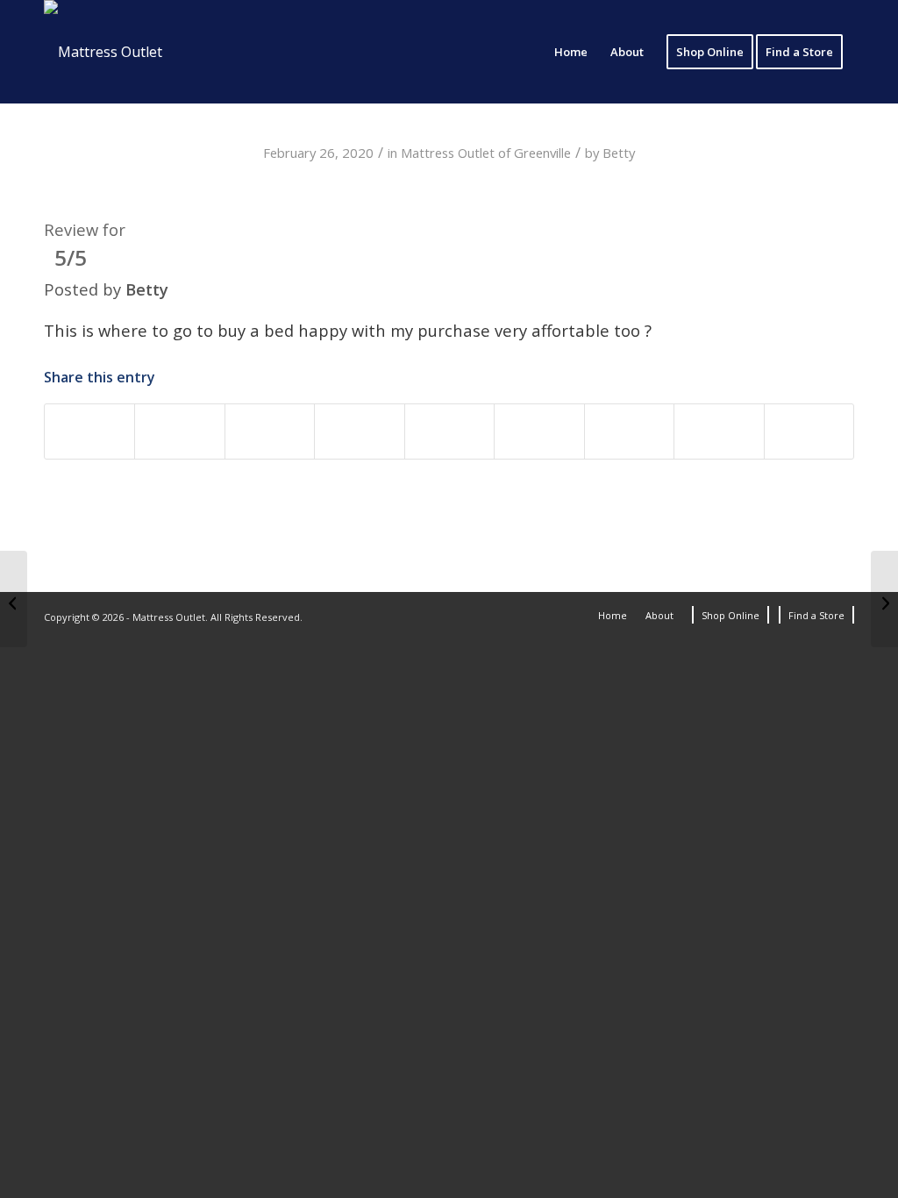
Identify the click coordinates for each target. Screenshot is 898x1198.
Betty (618, 152)
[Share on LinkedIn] (449, 431)
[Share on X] (179, 431)
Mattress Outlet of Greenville (486, 152)
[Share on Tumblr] (539, 431)
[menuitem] (571, 51)
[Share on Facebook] (89, 431)
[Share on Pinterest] (359, 431)
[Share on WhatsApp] (269, 431)
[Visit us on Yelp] (809, 431)
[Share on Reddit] (629, 431)
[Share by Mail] (718, 431)
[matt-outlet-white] (103, 51)
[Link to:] (13, 599)
